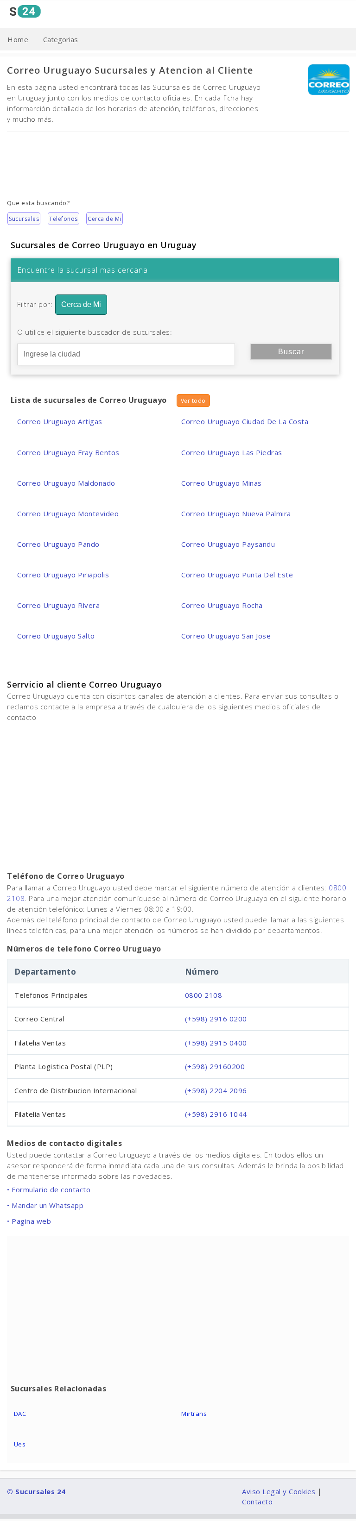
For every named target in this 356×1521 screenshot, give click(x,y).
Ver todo (193, 401)
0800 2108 (203, 995)
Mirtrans (194, 1413)
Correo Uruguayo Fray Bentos (68, 452)
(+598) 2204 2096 (216, 1090)
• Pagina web (29, 1221)
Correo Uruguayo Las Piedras (231, 452)
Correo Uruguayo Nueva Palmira (236, 513)
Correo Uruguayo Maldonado (66, 483)
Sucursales (24, 219)
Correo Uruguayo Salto (56, 635)
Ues (20, 1444)
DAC (20, 1413)
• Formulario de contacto (48, 1189)
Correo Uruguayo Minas (221, 483)
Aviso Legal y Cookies (279, 1491)
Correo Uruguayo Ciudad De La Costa (244, 421)
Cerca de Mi (104, 219)
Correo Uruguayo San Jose (226, 635)
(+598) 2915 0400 (216, 1042)
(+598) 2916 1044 (216, 1114)
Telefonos (63, 219)
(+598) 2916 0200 (216, 1018)
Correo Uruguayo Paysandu (228, 544)
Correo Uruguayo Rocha (222, 605)
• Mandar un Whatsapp (45, 1205)
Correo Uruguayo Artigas (59, 421)
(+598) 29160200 (215, 1066)
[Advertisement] (178, 158)
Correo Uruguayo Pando (58, 544)
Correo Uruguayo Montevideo (68, 513)
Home (17, 39)
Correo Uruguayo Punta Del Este (237, 574)
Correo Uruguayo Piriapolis (63, 574)
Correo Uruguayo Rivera (58, 605)
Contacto (257, 1501)
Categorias (60, 39)
